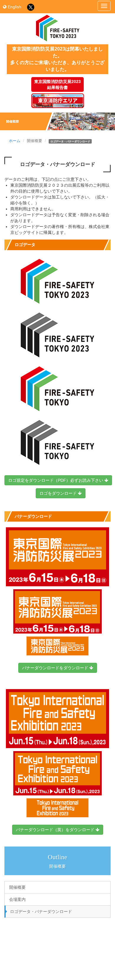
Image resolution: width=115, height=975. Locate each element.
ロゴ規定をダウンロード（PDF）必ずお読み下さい (56, 480)
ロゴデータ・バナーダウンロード (41, 911)
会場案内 (17, 899)
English (13, 6)
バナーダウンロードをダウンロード (55, 667)
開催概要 (17, 887)
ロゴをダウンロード (59, 493)
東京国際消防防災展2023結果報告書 (57, 84)
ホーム (14, 141)
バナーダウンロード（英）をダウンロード (56, 829)
